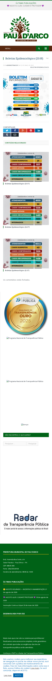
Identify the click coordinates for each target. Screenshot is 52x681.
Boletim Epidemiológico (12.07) (17, 227)
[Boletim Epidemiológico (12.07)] (26, 210)
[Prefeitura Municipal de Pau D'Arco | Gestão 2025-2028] (26, 28)
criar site (18, 638)
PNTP (14, 653)
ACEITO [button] (18, 675)
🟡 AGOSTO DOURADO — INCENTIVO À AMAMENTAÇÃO (24, 589)
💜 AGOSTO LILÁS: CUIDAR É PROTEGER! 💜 (25, 6)
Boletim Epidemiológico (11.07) (17, 270)
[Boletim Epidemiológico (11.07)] (26, 253)
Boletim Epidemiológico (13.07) (17, 184)
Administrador (12, 65)
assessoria (20, 641)
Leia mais (35, 668)
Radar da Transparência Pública (31, 653)
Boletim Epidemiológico (39, 67)
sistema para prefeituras (34, 638)
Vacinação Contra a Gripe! (13, 605)
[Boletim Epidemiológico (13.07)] (26, 167)
